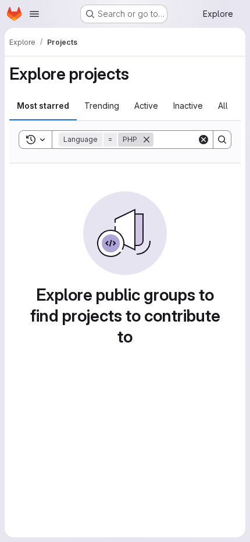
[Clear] (203, 140)
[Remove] (146, 140)
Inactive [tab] (188, 105)
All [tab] (223, 105)
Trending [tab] (101, 105)
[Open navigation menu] (34, 14)
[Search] (222, 139)
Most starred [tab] (43, 105)
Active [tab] (146, 105)
